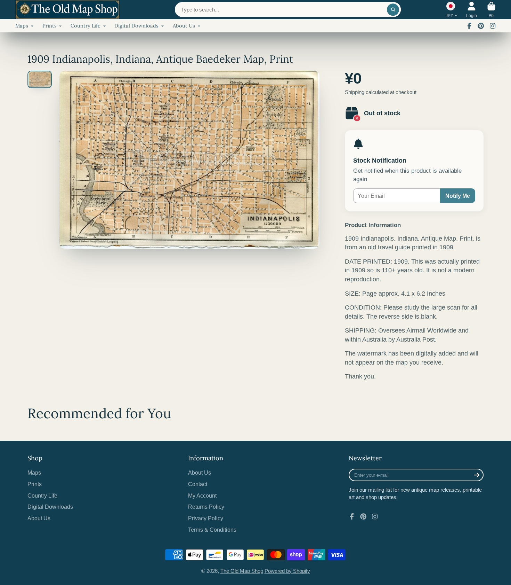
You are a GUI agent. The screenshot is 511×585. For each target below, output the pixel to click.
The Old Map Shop (241, 571)
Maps (21, 25)
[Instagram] (492, 26)
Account (471, 10)
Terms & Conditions (212, 529)
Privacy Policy (205, 518)
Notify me (457, 196)
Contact (197, 484)
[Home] (67, 9)
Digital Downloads (136, 25)
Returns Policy (206, 507)
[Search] (393, 9)
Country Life (85, 25)
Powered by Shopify (287, 571)
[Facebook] (469, 26)
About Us (184, 25)
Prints (49, 25)
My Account (202, 495)
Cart (491, 10)
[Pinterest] (481, 26)
